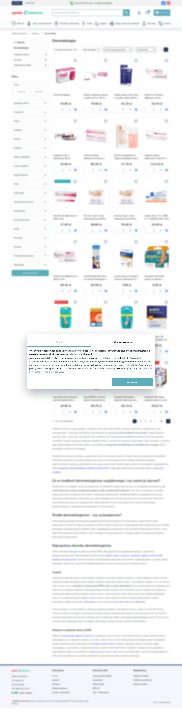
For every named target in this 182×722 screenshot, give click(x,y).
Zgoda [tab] (59, 342)
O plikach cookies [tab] (123, 342)
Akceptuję (132, 382)
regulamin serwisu (53, 371)
